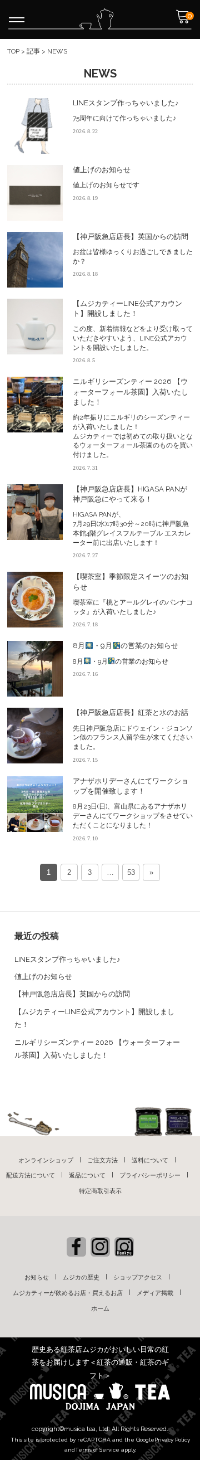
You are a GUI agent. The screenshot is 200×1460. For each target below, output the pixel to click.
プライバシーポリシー (150, 1175)
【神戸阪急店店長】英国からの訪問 (72, 994)
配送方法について (30, 1175)
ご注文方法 (102, 1160)
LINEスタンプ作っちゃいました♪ (67, 959)
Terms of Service (97, 1450)
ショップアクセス (137, 1277)
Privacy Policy (172, 1440)
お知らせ (36, 1277)
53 (131, 872)
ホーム (100, 1308)
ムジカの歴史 (81, 1277)
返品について (87, 1175)
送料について (150, 1160)
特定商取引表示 (100, 1191)
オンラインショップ (45, 1160)
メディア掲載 (155, 1293)
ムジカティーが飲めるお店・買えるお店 (68, 1293)
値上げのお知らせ (43, 976)
